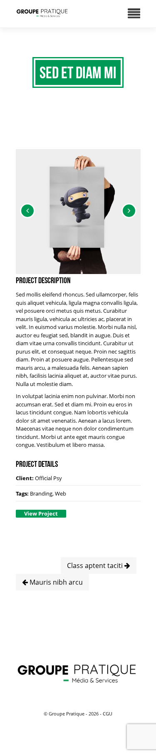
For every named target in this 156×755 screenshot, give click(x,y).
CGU (107, 713)
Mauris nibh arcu (55, 582)
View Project (41, 513)
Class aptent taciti (95, 565)
